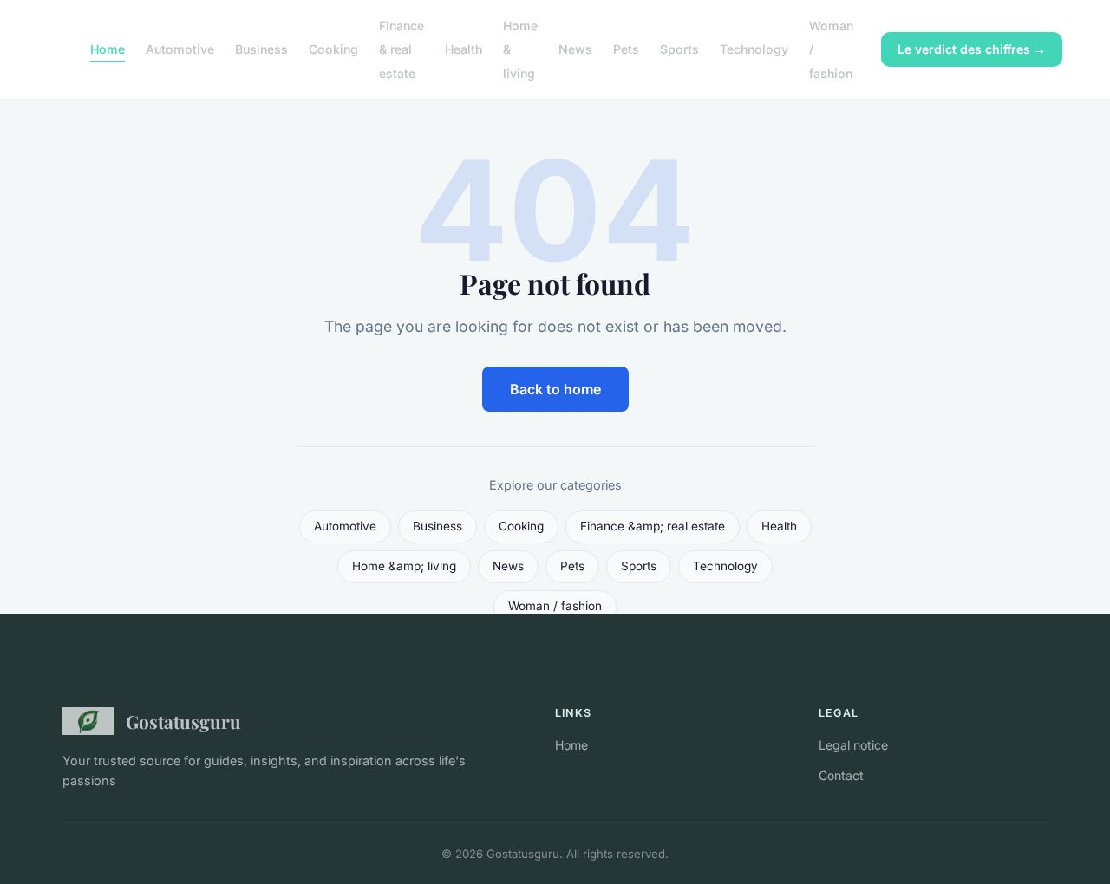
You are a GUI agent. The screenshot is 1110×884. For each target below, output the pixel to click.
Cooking (333, 49)
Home (107, 49)
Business (261, 49)
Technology (754, 49)
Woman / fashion (555, 606)
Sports (679, 49)
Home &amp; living (404, 566)
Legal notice (853, 745)
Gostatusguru (183, 721)
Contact (841, 775)
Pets (626, 49)
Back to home (555, 389)
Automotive (180, 49)
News (575, 49)
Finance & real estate (401, 49)
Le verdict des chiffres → (972, 49)
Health (463, 49)
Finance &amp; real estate (652, 526)
